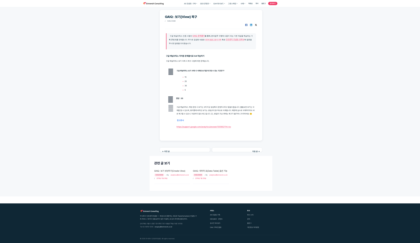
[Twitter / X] (256, 25)
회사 (257, 3)
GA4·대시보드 (218, 3)
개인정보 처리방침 (253, 227)
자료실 (250, 3)
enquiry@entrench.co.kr (163, 227)
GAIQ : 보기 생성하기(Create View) (169, 171)
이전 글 (166, 151)
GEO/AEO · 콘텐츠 (216, 219)
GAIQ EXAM (171, 21)
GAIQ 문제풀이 (198, 36)
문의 (248, 219)
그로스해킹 (232, 3)
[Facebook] (246, 25)
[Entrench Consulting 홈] (153, 3)
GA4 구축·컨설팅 (215, 227)
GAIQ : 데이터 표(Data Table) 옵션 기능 (210, 171)
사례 (242, 3)
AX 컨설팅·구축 (190, 3)
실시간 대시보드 (215, 223)
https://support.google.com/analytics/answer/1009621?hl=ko (204, 127)
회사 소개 (250, 215)
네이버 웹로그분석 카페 (213, 40)
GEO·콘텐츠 (204, 3)
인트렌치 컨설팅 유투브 (235, 39)
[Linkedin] (251, 25)
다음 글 (256, 151)
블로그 (264, 3)
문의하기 (273, 3)
